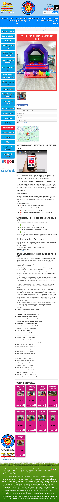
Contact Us (30, 19)
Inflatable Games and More (8, 83)
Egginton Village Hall (20, 412)
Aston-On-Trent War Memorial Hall (20, 388)
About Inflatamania (12, 19)
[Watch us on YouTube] (8, 164)
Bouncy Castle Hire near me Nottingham (26, 481)
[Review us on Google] (47, 9)
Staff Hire (8, 123)
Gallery (8, 142)
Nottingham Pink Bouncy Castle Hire (25, 493)
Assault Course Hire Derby (38, 478)
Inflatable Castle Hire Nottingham (12, 489)
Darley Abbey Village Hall (52, 387)
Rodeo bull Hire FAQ (31, 495)
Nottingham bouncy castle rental (32, 490)
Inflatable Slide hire (7, 89)
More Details (20, 405)
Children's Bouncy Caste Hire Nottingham (18, 485)
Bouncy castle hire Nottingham (43, 481)
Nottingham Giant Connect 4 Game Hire (14, 492)
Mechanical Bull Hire (40, 489)
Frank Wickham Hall (31, 412)
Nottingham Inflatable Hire (29, 492)
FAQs (33, 18)
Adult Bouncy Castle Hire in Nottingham (30, 476)
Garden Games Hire (8, 113)
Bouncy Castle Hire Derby (8, 155)
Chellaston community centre (42, 388)
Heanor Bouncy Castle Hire (37, 487)
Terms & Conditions (43, 19)
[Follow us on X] (54, 9)
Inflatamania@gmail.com (27, 250)
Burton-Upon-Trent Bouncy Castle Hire (16, 484)
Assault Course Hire (26, 478)
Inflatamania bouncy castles (8, 459)
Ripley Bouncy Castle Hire (12, 495)
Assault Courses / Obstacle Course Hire (8, 76)
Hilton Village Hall (42, 412)
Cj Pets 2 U (8, 137)
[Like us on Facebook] (45, 9)
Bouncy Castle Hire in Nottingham (45, 479)
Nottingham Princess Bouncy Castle (42, 493)
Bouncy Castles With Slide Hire (8, 61)
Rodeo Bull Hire (8, 41)
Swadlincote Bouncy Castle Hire (44, 495)
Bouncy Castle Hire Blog (17, 21)
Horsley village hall (52, 412)
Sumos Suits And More (8, 108)
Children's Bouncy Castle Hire (8, 54)
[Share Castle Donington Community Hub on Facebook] (37, 105)
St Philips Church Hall (20, 437)
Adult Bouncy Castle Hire (8, 68)
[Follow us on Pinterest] (52, 9)
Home (2, 18)
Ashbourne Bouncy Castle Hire (15, 478)
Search (55, 12)
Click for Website (23, 122)
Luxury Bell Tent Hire (8, 132)
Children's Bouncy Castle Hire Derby (37, 485)
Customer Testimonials (49, 19)
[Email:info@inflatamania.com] (6, 10)
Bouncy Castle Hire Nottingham (8, 148)
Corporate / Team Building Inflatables (55, 21)
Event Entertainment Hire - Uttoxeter (15, 487)
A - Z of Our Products (8, 31)
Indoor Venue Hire (25, 20)
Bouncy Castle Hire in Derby (30, 479)
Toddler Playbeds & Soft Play (7, 95)
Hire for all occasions (37, 20)
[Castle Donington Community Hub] (36, 65)
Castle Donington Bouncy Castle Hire (34, 484)
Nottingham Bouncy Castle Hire (17, 490)
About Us (29, 496)
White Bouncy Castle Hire (8, 47)
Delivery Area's (21, 19)
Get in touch (27, 487)
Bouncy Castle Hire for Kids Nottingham (14, 479)
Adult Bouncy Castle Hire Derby (13, 476)
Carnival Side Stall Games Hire (8, 102)
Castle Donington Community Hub (38, 30)
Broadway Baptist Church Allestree (31, 388)
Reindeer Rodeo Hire (8, 36)
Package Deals (8, 118)
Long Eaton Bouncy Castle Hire (28, 489)
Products (6, 18)
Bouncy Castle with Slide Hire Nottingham (38, 482)
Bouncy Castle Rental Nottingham (20, 482)
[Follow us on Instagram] (50, 9)
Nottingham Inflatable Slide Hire (43, 492)
